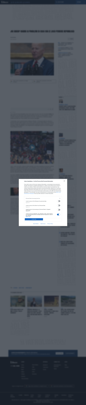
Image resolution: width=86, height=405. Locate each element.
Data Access (43, 223)
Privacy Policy (50, 223)
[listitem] (43, 198)
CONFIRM (34, 219)
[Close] (65, 181)
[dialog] (43, 202)
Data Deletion (36, 223)
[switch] (58, 201)
